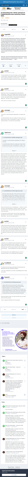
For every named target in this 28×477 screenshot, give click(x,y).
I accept (14, 474)
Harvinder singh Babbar (11, 395)
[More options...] (25, 35)
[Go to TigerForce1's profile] (2, 133)
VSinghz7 (8, 362)
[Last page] (26, 29)
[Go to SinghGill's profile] (4, 374)
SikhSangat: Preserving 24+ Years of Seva (13, 1)
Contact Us (17, 467)
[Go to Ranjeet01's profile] (2, 278)
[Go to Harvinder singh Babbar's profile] (4, 395)
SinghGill (8, 376)
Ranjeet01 (7, 277)
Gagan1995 (4, 23)
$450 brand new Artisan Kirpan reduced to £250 (15, 405)
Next (23, 29)
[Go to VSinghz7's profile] (4, 361)
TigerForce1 (7, 132)
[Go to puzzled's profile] (2, 71)
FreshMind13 (7, 263)
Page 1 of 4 (14, 29)
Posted (9, 35)
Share (14, 314)
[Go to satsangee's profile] (2, 111)
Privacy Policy (11, 467)
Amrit (6, 394)
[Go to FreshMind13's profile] (2, 263)
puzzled (6, 71)
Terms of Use (4, 472)
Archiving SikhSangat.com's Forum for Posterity (15, 438)
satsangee (7, 110)
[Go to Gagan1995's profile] (2, 35)
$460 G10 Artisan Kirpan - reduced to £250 (14, 425)
